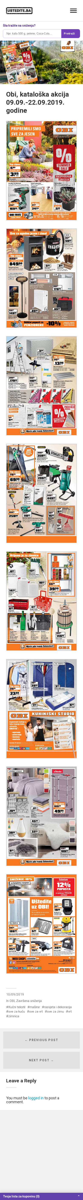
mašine (35, 1007)
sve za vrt (36, 1011)
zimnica (13, 1016)
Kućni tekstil (16, 1007)
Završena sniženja (29, 1001)
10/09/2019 (15, 994)
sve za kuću (16, 1011)
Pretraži (69, 33)
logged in (36, 1098)
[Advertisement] (41, 1155)
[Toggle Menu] (73, 11)
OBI (12, 1001)
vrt (70, 1011)
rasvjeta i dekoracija (58, 1007)
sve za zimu (55, 1011)
